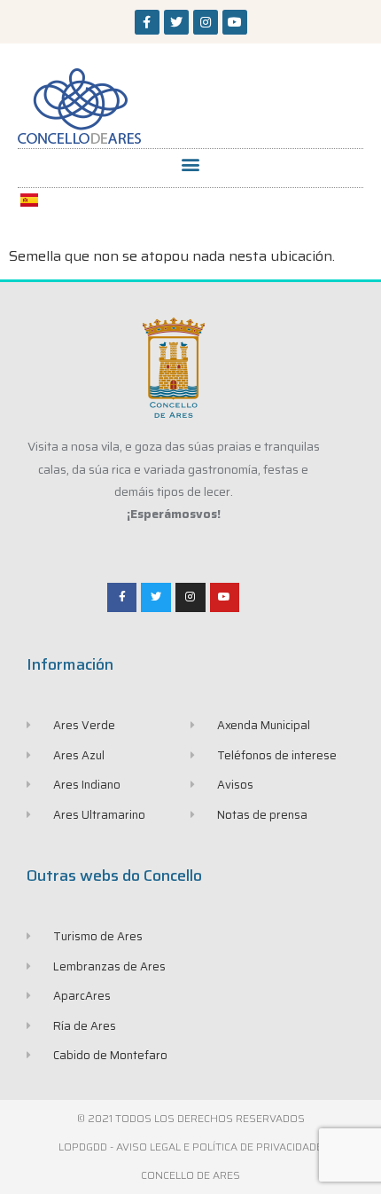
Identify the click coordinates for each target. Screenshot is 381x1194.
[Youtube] (234, 22)
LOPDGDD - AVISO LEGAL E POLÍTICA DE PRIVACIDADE (190, 1146)
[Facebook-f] (147, 22)
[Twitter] (176, 22)
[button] (191, 163)
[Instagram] (205, 22)
